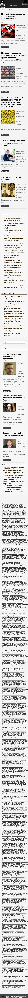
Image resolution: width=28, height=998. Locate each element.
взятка (15, 485)
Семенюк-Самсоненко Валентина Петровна (13, 867)
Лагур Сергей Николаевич (9, 732)
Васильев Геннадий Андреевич (18, 566)
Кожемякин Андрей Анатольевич (19, 689)
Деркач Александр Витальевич (13, 621)
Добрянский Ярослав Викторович (11, 627)
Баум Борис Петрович (8, 531)
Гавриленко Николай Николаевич (11, 580)
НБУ (21, 475)
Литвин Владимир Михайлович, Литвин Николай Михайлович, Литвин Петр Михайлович (14, 739)
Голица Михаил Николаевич (9, 597)
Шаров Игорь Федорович (8, 956)
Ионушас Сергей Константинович (10, 665)
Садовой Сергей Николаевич (15, 858)
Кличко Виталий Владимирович (18, 683)
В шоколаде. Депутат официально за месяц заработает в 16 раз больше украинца (13, 298)
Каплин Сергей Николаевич (15, 670)
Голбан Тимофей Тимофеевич (16, 596)
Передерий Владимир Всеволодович (11, 817)
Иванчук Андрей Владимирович (11, 658)
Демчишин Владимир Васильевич (11, 617)
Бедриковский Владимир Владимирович (13, 534)
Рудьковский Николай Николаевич (15, 851)
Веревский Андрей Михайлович (17, 568)
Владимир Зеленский (12, 470)
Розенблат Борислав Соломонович (12, 849)
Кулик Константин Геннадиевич (11, 719)
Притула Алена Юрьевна (17, 833)
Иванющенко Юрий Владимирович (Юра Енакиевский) (14, 659)
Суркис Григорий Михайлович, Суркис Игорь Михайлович (13, 889)
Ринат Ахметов (10, 481)
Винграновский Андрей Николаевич (17, 570)
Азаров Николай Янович (14, 508)
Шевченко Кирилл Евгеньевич (17, 961)
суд (14, 491)
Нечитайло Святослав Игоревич (17, 788)
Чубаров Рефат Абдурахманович (10, 953)
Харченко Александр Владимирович (12, 934)
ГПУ (20, 470)
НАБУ (18, 475)
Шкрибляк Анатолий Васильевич (11, 967)
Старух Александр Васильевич (17, 883)
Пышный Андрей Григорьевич (16, 840)
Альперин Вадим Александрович (13, 510)
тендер (21, 491)
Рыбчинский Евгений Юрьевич (10, 853)
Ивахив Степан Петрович (9, 661)
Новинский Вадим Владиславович (11, 792)
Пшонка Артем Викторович (9, 839)
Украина (7, 483)
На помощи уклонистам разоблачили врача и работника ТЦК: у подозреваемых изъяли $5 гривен (14, 225)
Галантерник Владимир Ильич (18, 582)
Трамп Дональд (13, 906)
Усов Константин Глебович (21, 921)
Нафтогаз (9, 477)
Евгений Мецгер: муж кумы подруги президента (12, 356)
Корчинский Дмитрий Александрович (14, 700)
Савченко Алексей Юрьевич (9, 857)
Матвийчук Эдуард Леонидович (16, 760)
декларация (10, 487)
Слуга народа (22, 481)
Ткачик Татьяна (13, 901)
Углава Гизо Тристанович (9, 917)
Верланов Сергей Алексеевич (9, 569)
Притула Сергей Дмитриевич (10, 834)
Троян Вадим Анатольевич (15, 909)
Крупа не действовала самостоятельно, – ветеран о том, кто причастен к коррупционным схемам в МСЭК (14, 260)
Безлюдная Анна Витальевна (10, 535)
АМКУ (5, 467)
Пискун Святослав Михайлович (14, 825)
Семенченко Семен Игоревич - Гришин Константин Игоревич (13, 866)
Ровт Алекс (23, 847)
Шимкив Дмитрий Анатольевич (11, 964)
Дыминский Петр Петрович (18, 633)
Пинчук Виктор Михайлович (17, 823)
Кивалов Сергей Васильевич (16, 676)
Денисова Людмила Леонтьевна (16, 619)
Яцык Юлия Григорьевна (17, 987)
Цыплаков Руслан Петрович (17, 945)
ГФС (24, 470)
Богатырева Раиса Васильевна (17, 544)
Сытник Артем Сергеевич (9, 890)
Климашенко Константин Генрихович (12, 680)
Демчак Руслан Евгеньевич (15, 616)
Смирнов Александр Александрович (11, 875)
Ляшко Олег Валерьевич (8, 750)
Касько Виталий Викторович (13, 672)
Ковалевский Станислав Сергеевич (11, 687)
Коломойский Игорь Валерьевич (10, 693)
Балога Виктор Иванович (20, 527)
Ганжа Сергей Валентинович (16, 584)
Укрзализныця (15, 483)
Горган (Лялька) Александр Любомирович (12, 600)
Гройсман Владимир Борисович (17, 607)
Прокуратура (21, 479)
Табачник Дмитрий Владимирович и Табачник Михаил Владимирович (15, 894)
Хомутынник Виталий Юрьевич (11, 939)
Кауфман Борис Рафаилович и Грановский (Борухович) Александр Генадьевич (12, 674)
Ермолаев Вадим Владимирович (10, 639)
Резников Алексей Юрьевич (16, 846)
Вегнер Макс (22, 567)
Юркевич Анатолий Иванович (10, 976)
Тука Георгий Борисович (8, 913)
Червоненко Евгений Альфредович (18, 949)
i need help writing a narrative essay (13, 318)
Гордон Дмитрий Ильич (21, 602)
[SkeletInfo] (14, 5)
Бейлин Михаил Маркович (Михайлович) (14, 536)
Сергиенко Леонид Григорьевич (19, 871)
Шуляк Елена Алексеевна (14, 972)
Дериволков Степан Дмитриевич (11, 620)
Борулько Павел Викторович (9, 554)
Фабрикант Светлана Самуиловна (11, 924)
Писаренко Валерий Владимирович (11, 824)
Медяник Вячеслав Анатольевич (16, 764)
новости (8, 491)
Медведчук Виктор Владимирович (10, 763)
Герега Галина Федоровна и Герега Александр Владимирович (13, 590)
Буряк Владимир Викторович (14, 558)
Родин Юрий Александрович (9, 849)
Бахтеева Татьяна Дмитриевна (17, 532)
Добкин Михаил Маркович (16, 626)
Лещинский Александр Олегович (12, 736)
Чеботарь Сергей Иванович (9, 948)
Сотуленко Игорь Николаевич (17, 880)
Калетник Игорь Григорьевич (10, 668)
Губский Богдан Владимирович (10, 608)
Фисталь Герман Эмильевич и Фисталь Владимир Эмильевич (13, 928)
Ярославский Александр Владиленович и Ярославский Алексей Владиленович (13, 984)
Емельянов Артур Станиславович (11, 637)
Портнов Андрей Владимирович (17, 830)
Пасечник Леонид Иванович (15, 814)
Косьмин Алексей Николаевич (19, 702)
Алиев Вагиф (16, 510)
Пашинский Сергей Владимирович (17, 816)
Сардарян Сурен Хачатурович (10, 859)
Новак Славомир (17, 791)
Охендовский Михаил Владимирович (12, 804)
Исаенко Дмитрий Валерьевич (20, 666)
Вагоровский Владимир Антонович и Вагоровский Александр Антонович (12, 563)
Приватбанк (15, 479)
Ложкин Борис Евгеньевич (9, 742)
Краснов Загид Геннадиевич (9, 706)
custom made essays (9, 325)
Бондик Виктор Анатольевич (17, 553)
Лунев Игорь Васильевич (17, 744)
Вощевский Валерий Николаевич (12, 577)
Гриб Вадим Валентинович (9, 603)
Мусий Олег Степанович (8, 777)
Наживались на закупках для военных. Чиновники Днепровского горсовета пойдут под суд (13, 248)
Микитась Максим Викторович (19, 770)
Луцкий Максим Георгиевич (9, 748)
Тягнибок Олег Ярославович (17, 915)
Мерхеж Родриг (13, 769)
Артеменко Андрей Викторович (17, 517)
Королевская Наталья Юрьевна (10, 699)
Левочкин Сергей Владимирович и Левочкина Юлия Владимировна (14, 734)
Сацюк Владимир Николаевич (18, 860)
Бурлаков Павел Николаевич (14, 557)
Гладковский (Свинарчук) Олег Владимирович (11, 592)
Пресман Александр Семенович (10, 831)
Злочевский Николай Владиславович (12, 654)
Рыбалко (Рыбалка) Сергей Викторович (12, 852)
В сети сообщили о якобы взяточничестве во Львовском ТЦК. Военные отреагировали (13, 243)
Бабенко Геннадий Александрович (11, 525)
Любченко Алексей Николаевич (15, 749)
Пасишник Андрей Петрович (10, 815)
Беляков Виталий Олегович (18, 539)
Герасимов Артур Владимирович (11, 588)
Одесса (14, 477)
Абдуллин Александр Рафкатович (12, 504)
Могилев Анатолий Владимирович (11, 771)
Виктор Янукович (14, 468)
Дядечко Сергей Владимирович (10, 634)
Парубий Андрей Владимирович (13, 812)
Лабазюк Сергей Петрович (9, 727)
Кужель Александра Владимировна (11, 714)
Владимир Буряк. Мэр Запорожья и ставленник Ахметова (14, 397)
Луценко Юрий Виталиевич (19, 747)
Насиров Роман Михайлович (9, 783)
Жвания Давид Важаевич (9, 643)
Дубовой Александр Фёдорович (13, 631)
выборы (19, 485)
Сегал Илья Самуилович (17, 864)
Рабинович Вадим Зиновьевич (10, 843)
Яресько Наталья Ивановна (16, 982)
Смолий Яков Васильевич (17, 877)
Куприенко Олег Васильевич (9, 721)
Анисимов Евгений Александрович (11, 514)
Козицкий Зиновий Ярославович (11, 690)
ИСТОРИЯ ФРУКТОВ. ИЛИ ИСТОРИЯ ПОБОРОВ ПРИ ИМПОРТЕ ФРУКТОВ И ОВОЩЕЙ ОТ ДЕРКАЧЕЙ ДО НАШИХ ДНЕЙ (12, 102)
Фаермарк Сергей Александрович (14, 924)
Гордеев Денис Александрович (13, 601)
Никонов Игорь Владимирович (10, 790)
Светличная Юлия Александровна (11, 862)
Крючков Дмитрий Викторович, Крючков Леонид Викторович (13, 713)
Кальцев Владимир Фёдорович (12, 669)
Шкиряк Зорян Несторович (16, 966)
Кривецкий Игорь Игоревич (17, 707)
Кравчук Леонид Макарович (18, 705)
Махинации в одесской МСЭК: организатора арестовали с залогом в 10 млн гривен (14, 280)
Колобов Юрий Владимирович (17, 692)
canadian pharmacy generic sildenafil (13, 301)
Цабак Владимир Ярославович (10, 944)
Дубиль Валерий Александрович (11, 631)
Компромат (9, 475)
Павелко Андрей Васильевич (10, 807)
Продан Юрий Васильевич (9, 837)
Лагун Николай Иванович (18, 731)
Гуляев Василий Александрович (12, 609)
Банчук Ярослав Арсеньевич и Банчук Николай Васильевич (14, 529)
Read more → (5, 47)
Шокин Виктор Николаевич (17, 969)
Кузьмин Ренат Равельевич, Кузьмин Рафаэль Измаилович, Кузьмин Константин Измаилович (14, 716)
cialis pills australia (9, 296)
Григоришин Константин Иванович (18, 604)
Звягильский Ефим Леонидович (18, 651)
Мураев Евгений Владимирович (17, 776)
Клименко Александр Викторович (11, 681)
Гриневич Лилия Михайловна (10, 605)
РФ (4, 481)
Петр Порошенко (12, 478)
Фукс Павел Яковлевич (8, 931)
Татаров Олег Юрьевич (15, 895)
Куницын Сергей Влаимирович (19, 720)
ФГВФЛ (20, 483)
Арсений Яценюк (20, 467)
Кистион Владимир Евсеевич (15, 679)
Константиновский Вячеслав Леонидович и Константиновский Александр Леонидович (14, 696)
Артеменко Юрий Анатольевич (10, 518)
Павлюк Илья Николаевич (17, 808)
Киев (21, 474)
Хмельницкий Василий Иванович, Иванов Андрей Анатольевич (13, 936)
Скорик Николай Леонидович (10, 872)
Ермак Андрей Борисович (20, 638)
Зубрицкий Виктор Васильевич (19, 656)
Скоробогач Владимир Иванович (13, 873)
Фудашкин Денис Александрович (17, 929)
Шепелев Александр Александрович (11, 962)
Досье (17, 472)
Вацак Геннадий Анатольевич (10, 567)
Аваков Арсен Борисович (17, 506)
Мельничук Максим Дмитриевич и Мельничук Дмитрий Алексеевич (12, 768)
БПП (5, 468)
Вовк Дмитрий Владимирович (15, 572)
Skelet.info (14, 996)
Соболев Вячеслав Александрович (11, 878)
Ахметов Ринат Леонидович (17, 522)
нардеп (20, 489)
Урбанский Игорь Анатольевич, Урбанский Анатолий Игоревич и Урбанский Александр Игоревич (14, 920)
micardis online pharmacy (10, 313)
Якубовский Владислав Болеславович (12, 980)
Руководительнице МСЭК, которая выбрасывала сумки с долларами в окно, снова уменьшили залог (13, 238)
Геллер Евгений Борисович (16, 587)
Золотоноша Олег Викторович (10, 655)
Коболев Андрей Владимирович (17, 685)
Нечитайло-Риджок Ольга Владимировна (13, 789)
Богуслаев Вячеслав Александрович (10, 549)
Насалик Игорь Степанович (18, 782)
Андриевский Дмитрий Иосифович (16, 513)
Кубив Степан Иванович (19, 713)
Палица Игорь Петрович (20, 810)
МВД (14, 475)
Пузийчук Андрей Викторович (19, 838)
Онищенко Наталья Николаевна (10, 801)
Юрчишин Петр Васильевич (16, 977)
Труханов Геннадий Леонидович (18, 911)
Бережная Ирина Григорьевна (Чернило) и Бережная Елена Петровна (15, 541)
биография (9, 485)
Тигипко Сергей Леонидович (18, 898)
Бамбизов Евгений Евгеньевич (10, 528)
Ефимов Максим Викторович (13, 640)
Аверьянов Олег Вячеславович (10, 507)
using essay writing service (11, 330)
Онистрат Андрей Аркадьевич (19, 798)
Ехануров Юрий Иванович (21, 640)
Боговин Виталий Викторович (10, 546)
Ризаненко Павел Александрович (11, 847)
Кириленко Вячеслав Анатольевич (11, 677)
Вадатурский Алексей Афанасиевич (11, 564)
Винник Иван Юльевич (8, 571)
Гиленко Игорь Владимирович (13, 591)
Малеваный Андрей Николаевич (18, 755)
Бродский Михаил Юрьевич (15, 555)
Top (25, 995)
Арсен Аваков (11, 467)
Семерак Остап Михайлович (9, 869)
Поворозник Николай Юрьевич (18, 826)
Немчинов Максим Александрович (11, 785)
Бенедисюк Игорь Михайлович (10, 540)
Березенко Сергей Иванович (15, 542)
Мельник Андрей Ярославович (10, 766)
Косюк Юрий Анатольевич (9, 703)
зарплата (16, 487)
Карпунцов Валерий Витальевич (10, 672)
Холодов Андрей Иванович (15, 938)
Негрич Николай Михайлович (18, 784)
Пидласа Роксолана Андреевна (17, 821)
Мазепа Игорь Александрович (10, 753)
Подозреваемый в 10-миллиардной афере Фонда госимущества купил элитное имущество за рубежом (13, 232)
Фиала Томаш (18, 925)
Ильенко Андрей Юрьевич (19, 662)
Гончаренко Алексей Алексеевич (10, 599)
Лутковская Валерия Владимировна (11, 746)
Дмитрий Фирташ (10, 472)
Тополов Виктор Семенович (9, 905)
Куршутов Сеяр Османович (9, 723)
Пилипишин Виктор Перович (10, 822)
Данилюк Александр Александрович (14, 614)
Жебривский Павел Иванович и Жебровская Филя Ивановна (14, 644)
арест (24, 483)
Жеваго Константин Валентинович (15, 645)
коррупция (12, 489)
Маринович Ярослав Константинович (12, 756)
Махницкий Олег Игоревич (9, 761)
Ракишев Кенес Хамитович (14, 844)
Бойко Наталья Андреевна (9, 550)
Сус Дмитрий (21, 889)
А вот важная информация (9, 504)
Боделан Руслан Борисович (18, 549)
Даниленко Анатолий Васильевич (11, 613)
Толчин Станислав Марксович (19, 903)
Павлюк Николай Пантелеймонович (11, 809)
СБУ (17, 481)
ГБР (18, 470)
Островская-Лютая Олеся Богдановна (12, 803)
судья (17, 491)
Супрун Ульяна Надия (8, 887)
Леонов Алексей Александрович (13, 735)
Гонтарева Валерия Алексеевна (19, 598)
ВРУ (7, 468)
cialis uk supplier (8, 308)
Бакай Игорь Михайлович (15, 526)
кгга (20, 487)
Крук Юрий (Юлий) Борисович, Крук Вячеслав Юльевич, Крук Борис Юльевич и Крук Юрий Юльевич (14, 710)
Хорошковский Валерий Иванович (11, 940)
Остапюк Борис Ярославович (16, 802)
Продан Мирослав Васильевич (17, 836)
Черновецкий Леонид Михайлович (11, 950)
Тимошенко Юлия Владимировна (11, 899)
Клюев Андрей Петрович (8, 684)
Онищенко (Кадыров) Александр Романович (14, 800)
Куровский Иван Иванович (16, 722)
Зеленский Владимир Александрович (12, 652)
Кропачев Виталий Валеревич (10, 708)
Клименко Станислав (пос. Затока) (14, 682)
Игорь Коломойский (14, 473)
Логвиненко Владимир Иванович (18, 741)
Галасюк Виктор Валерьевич (9, 583)
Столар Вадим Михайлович (20, 886)
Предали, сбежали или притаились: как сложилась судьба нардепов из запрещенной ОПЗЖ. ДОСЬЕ (13, 57)
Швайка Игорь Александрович (19, 957)
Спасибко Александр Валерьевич (10, 881)
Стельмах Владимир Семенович (10, 885)
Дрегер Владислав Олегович (16, 629)
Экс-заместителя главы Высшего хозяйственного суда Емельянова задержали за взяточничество (13, 218)
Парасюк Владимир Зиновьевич (10, 811)
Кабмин (17, 474)
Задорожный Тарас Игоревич (9, 650)
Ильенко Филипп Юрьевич (9, 663)
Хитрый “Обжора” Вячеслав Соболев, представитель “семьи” (13, 142)
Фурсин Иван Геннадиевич (16, 932)
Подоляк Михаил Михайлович (10, 828)
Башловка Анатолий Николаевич (11, 533)
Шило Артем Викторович (20, 963)
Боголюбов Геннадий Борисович (13, 546)
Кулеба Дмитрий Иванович (16, 718)
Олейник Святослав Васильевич (11, 796)
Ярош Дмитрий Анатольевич (13, 985)
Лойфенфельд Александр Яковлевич (13, 743)
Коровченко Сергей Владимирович (18, 698)
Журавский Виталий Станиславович (13, 646)
